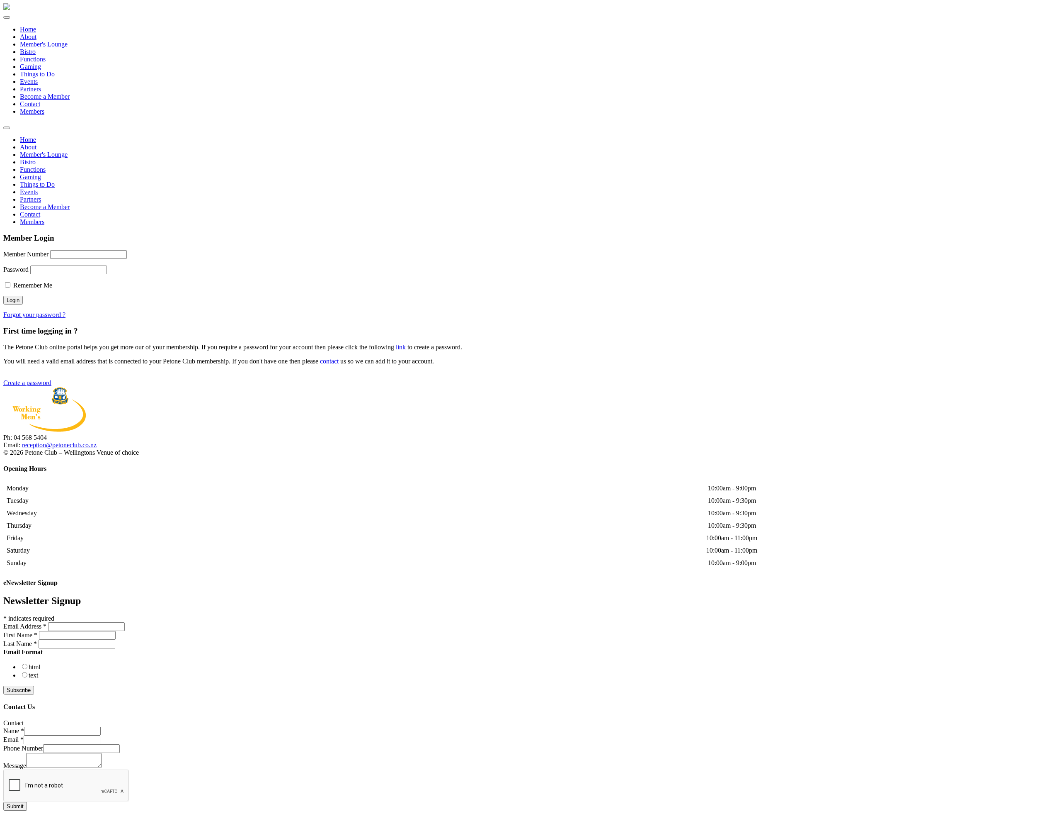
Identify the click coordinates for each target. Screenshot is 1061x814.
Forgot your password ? (34, 314)
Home (28, 29)
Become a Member (45, 96)
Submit (15, 806)
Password (16, 269)
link (401, 347)
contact (329, 361)
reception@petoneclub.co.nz (59, 444)
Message (14, 765)
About (28, 36)
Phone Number (23, 748)
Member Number (25, 254)
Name (13, 730)
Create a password (27, 382)
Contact (30, 103)
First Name (20, 635)
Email (13, 739)
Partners (30, 89)
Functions (33, 59)
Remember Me (32, 285)
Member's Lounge (44, 44)
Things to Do (37, 74)
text (33, 675)
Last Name (20, 643)
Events (29, 81)
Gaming (30, 66)
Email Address (24, 626)
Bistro (28, 51)
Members (32, 111)
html (34, 666)
